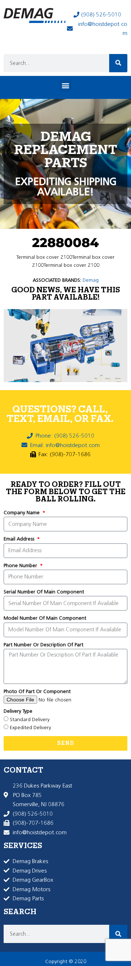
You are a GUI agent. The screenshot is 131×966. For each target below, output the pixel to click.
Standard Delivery (29, 719)
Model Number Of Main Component (45, 618)
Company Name (22, 512)
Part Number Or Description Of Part (43, 645)
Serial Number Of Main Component (44, 592)
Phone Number (21, 565)
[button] (66, 86)
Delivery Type (18, 711)
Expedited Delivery (30, 727)
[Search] (118, 63)
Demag (91, 280)
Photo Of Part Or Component (37, 691)
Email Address (20, 539)
